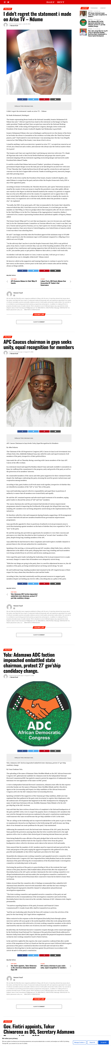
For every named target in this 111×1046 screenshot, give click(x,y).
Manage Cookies (79, 1042)
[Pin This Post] (44, 99)
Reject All (92, 1042)
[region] (55, 1041)
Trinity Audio (24, 106)
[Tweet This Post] (33, 99)
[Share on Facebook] (22, 99)
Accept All (103, 1042)
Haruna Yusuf (14, 25)
